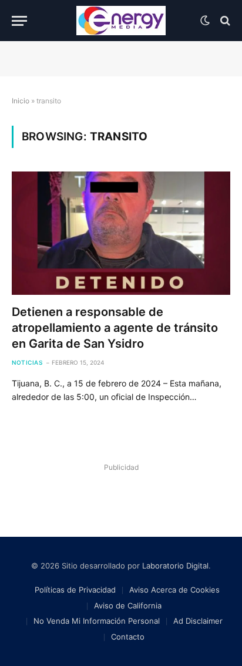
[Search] (224, 21)
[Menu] (19, 21)
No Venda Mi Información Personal (96, 620)
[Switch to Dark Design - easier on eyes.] (205, 20)
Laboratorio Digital (175, 565)
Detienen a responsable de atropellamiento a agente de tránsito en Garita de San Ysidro (115, 328)
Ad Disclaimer (198, 620)
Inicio (20, 100)
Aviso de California (128, 605)
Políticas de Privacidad (75, 589)
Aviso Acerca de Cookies (174, 589)
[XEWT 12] (121, 20)
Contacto (127, 636)
